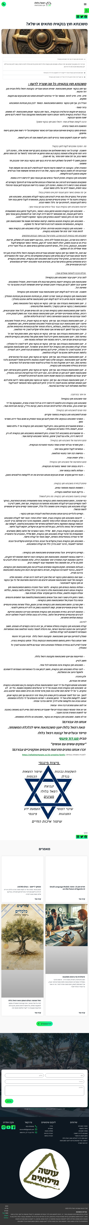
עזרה (51, 1126)
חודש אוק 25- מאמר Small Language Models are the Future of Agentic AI (67, 887)
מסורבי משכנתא (83, 1126)
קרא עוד (82, 899)
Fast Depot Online (5, 1215)
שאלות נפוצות (49, 1131)
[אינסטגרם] (3, 1127)
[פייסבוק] (13, 1127)
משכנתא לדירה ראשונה (81, 1133)
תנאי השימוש (33, 1109)
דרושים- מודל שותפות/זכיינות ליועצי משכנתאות (74, 1140)
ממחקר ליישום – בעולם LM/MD (29, 886)
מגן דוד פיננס (69, 738)
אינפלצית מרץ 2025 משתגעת (73, 977)
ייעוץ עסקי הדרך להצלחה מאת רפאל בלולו (75, 1138)
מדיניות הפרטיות (41, 1109)
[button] (86, 17)
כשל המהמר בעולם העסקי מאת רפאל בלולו (24, 1000)
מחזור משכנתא (83, 1131)
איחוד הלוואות (83, 1128)
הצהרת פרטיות (48, 1133)
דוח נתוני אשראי (83, 1143)
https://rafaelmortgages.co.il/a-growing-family (43, 754)
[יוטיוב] (8, 1127)
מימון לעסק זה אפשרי (81, 1136)
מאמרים (50, 1128)
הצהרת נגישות (48, 1136)
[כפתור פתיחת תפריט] (85, 4)
